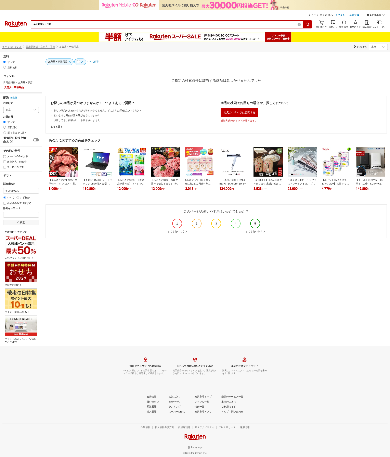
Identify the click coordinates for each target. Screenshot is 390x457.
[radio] (4, 62)
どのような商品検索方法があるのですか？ (77, 115)
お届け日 (8, 116)
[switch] (36, 139)
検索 (22, 222)
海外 (14, 97)
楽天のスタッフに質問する (239, 112)
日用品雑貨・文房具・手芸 (40, 46)
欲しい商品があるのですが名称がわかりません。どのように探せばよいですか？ (97, 110)
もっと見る (57, 126)
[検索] (308, 24)
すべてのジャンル (12, 46)
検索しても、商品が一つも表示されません (77, 120)
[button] (375, 15)
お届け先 (8, 103)
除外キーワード (11, 208)
